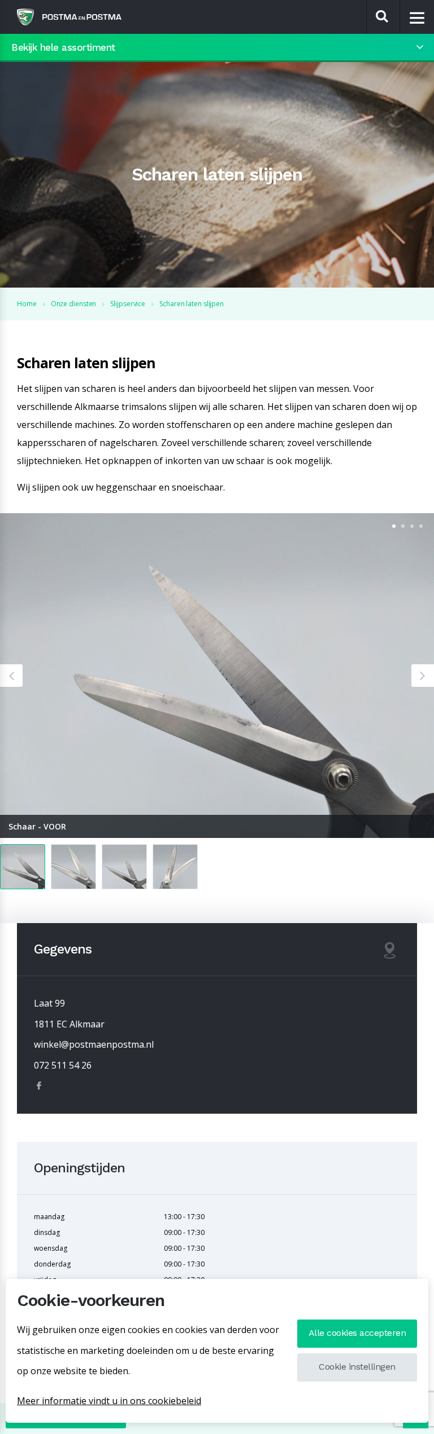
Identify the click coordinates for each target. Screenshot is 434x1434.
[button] (11, 675)
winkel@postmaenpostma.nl (94, 1044)
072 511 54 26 (63, 1065)
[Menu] (417, 17)
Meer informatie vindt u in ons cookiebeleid (109, 1401)
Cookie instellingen (357, 1366)
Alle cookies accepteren (357, 1332)
